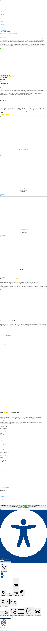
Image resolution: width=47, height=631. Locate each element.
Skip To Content (3, 616)
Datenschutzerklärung (4, 495)
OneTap (7, 559)
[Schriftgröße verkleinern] (2, 564)
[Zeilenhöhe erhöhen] (2, 574)
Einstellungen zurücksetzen (5, 618)
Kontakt (2, 15)
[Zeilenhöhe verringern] (2, 577)
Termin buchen (3, 20)
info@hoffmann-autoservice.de (6, 353)
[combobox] (23, 506)
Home (2, 9)
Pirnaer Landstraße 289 (4, 443)
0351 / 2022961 (4, 446)
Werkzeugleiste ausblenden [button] (5, 562)
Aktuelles (2, 14)
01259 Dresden (3, 444)
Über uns (2, 11)
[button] (0, 509)
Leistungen (3, 12)
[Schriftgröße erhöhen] (2, 561)
